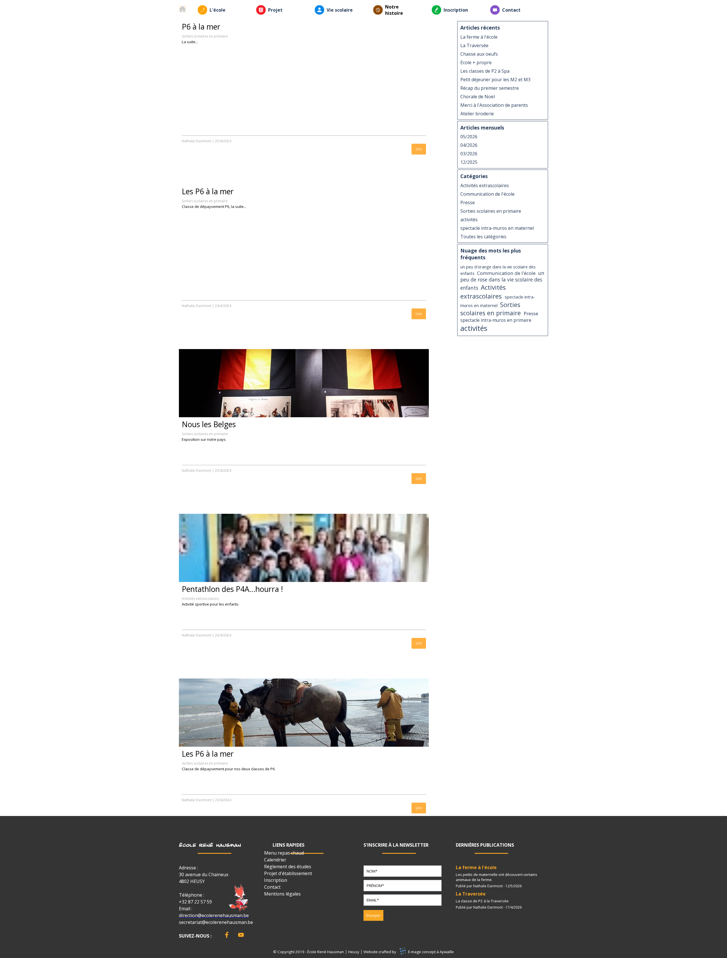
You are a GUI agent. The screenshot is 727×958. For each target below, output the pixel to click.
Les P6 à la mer (208, 191)
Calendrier (275, 860)
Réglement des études (287, 866)
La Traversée (474, 45)
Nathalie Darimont (196, 141)
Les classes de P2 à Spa (484, 71)
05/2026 (468, 136)
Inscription (456, 10)
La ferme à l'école (479, 37)
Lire (419, 149)
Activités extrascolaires (200, 598)
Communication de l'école (487, 194)
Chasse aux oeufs (479, 54)
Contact (511, 10)
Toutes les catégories (483, 236)
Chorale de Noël (477, 96)
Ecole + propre (476, 62)
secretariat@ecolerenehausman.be (216, 922)
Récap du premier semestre (489, 88)
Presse (467, 202)
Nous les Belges (209, 424)
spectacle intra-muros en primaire (495, 320)
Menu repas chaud (284, 853)
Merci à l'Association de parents (494, 105)
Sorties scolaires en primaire (205, 36)
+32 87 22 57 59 (195, 902)
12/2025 (468, 162)
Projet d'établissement (288, 873)
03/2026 (468, 154)
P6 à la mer (201, 27)
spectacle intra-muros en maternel (497, 228)
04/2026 (468, 145)
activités (469, 219)
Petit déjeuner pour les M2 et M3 (495, 79)
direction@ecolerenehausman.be (214, 915)
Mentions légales (282, 894)
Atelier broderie (477, 113)
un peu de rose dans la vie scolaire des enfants (502, 280)
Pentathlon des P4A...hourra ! (232, 589)
